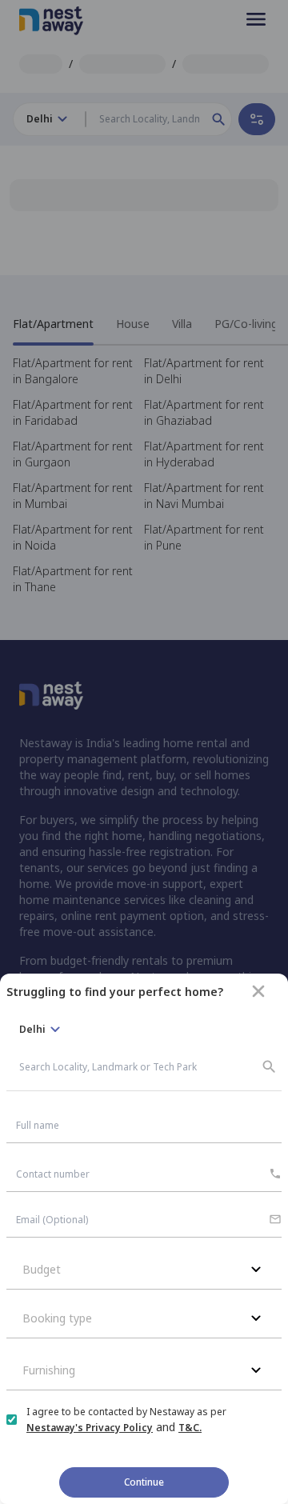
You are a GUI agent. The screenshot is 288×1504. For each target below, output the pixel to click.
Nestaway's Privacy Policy (89, 1427)
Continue (144, 1482)
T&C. (190, 1427)
